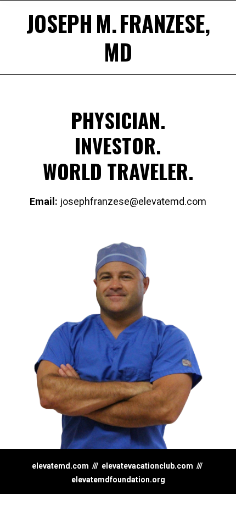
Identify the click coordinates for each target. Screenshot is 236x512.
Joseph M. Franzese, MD (118, 37)
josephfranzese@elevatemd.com (118, 201)
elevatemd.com (60, 465)
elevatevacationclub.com (147, 465)
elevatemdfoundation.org (118, 479)
